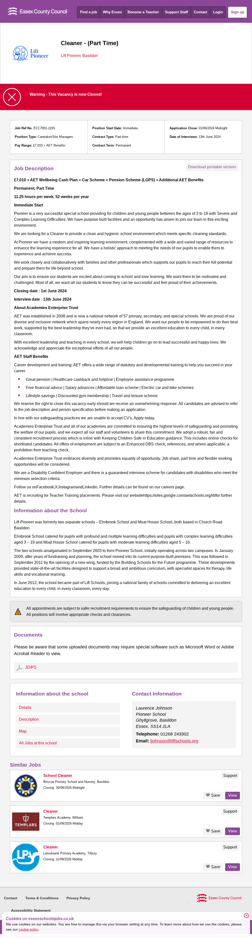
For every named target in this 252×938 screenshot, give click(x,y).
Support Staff (176, 12)
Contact (200, 12)
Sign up (237, 12)
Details (25, 707)
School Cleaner (57, 775)
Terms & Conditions (42, 898)
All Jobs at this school (38, 743)
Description (29, 719)
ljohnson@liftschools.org (174, 740)
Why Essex (112, 12)
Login (218, 12)
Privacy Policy (78, 898)
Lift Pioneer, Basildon (79, 56)
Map (23, 731)
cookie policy (29, 929)
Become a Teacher (143, 12)
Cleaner (50, 811)
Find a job (88, 12)
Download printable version (212, 167)
